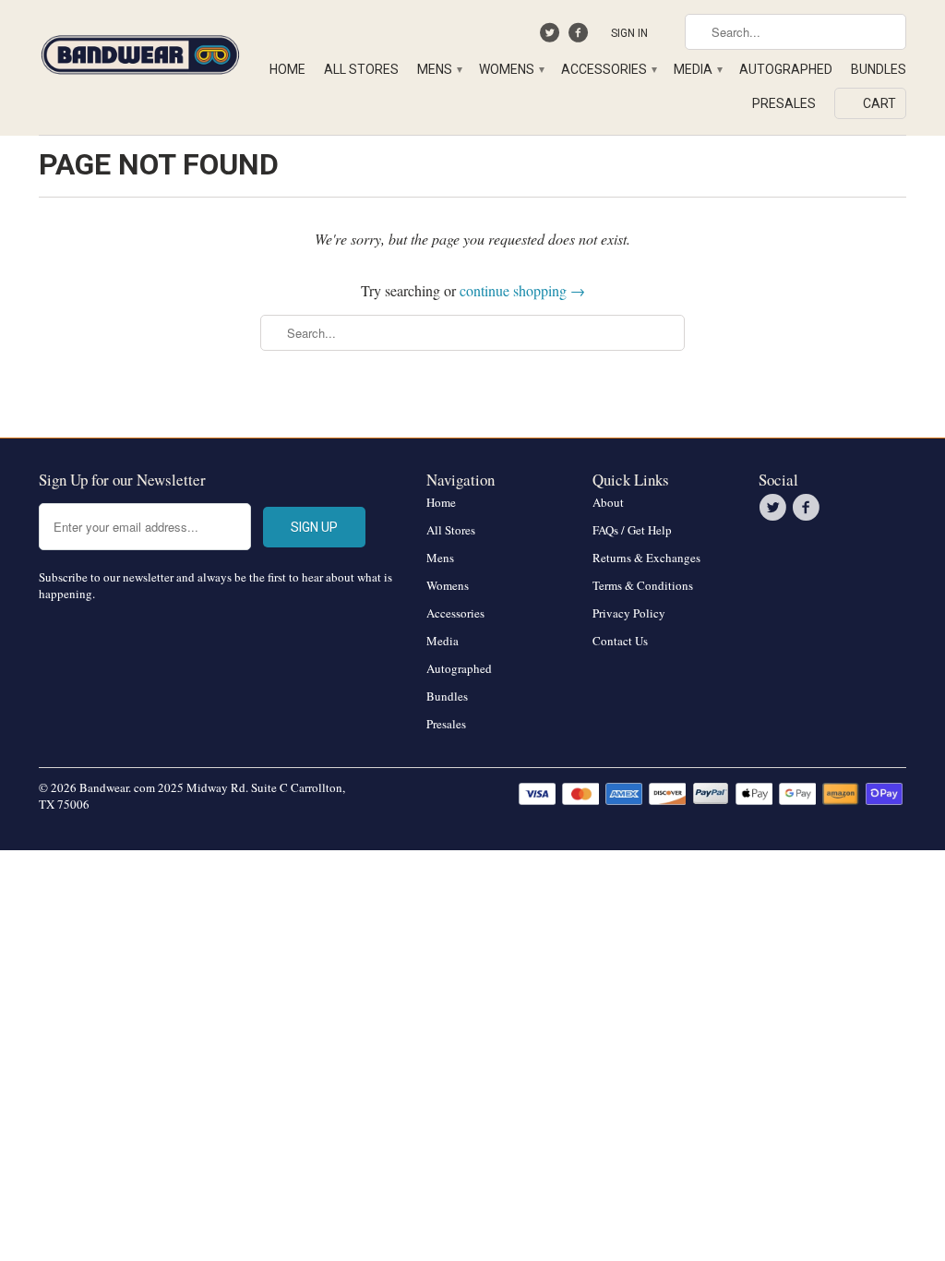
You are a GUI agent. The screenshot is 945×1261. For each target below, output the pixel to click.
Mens (439, 69)
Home (287, 69)
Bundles (878, 69)
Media (697, 69)
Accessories (608, 69)
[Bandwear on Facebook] (580, 37)
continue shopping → (522, 290)
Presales (784, 103)
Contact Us (620, 640)
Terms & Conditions (642, 585)
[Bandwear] (140, 51)
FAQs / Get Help (632, 530)
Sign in (629, 33)
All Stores (361, 69)
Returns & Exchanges (646, 557)
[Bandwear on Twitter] (552, 37)
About (608, 502)
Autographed (785, 69)
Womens (511, 69)
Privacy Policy (628, 613)
